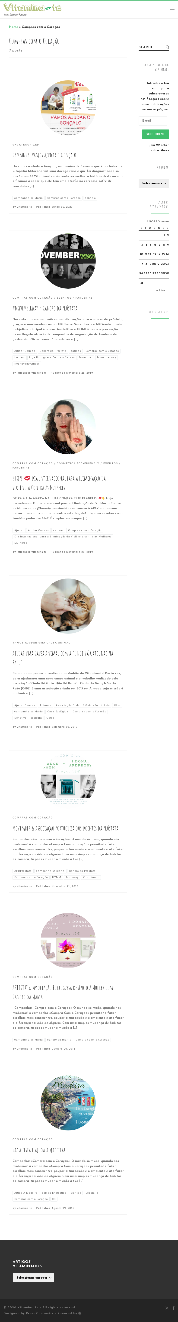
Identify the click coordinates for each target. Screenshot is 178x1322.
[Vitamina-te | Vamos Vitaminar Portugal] (32, 7)
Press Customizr (40, 1313)
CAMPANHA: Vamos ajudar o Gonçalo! (45, 155)
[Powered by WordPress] (80, 1313)
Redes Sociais (159, 312)
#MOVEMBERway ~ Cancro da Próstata (45, 308)
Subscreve (155, 134)
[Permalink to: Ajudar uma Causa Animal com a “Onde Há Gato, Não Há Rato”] (68, 606)
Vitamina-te (24, 206)
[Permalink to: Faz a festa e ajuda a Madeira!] (68, 1103)
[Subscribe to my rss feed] (166, 1308)
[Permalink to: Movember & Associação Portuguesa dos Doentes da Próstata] (68, 781)
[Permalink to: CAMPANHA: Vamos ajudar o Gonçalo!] (68, 108)
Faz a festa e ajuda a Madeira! (39, 1150)
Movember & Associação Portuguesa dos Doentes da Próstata (65, 828)
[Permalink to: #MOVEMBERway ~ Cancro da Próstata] (68, 261)
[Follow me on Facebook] (173, 1308)
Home (13, 27)
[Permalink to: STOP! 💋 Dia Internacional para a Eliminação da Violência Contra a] (68, 427)
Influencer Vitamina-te (32, 372)
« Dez (160, 290)
